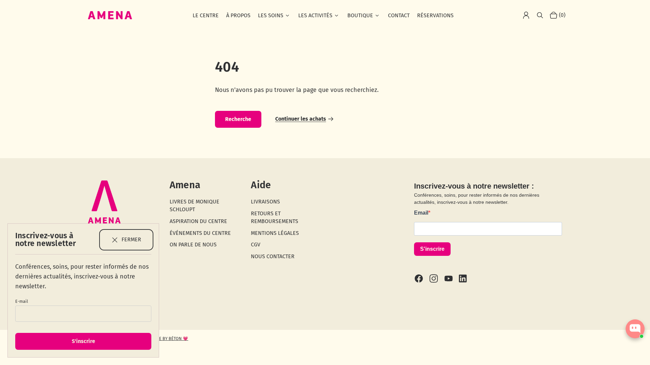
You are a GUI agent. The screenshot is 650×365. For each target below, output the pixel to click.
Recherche (238, 119)
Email (421, 213)
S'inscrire (83, 341)
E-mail (21, 301)
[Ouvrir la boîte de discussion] (635, 328)
